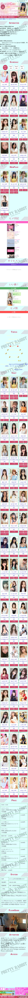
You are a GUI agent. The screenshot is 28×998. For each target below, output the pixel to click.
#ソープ (12, 366)
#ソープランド (19, 366)
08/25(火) (10, 67)
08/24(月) (5, 67)
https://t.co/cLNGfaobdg (15, 364)
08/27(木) (22, 67)
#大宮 (22, 364)
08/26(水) (16, 67)
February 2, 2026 (18, 369)
